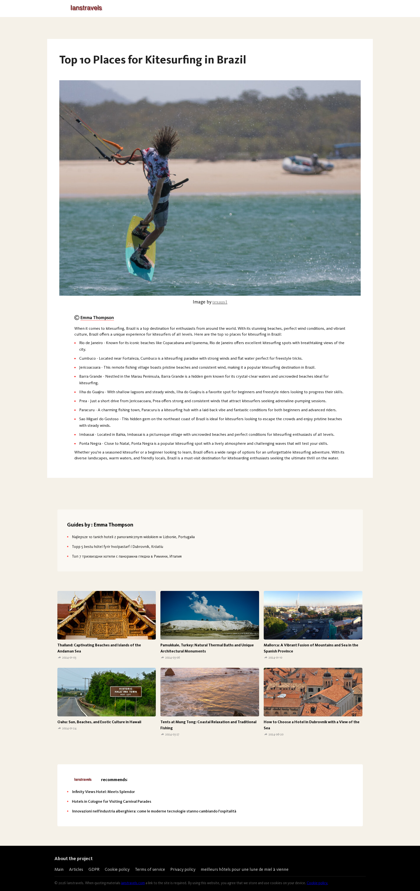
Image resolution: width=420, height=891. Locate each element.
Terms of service (150, 869)
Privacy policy (182, 869)
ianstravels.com (133, 883)
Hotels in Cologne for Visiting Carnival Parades (111, 801)
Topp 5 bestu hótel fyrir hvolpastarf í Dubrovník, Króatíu (117, 546)
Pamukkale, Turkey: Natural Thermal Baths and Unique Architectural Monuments (207, 648)
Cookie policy (117, 869)
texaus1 (220, 301)
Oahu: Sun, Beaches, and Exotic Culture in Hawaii (99, 722)
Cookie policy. (317, 883)
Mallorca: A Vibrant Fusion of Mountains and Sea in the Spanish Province (311, 648)
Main (59, 869)
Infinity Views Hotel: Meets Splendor (103, 791)
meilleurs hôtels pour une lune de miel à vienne (245, 869)
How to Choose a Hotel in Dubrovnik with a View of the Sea (311, 725)
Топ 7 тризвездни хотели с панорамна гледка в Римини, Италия (127, 556)
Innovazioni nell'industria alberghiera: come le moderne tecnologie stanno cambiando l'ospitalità (154, 811)
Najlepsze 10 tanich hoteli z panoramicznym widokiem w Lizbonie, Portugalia (133, 537)
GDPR (93, 869)
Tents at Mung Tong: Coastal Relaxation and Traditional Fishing (208, 725)
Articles (76, 869)
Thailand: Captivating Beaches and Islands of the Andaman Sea (99, 648)
